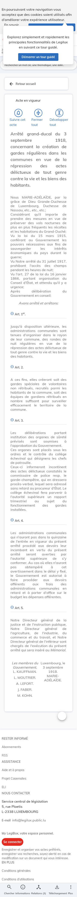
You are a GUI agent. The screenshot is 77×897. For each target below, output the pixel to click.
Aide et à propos (13, 770)
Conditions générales (16, 871)
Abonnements (11, 747)
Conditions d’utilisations (18, 879)
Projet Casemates (14, 778)
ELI (4, 787)
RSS (5, 755)
